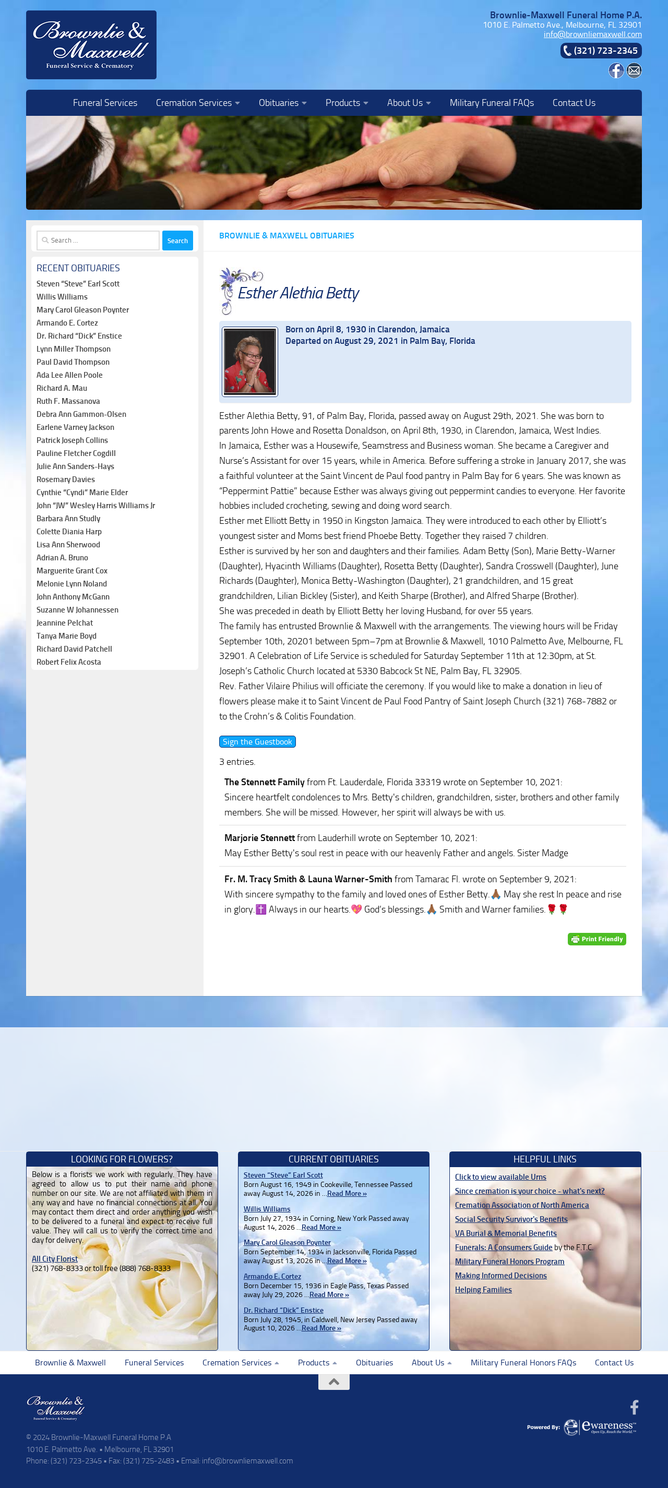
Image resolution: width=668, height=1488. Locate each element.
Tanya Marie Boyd (67, 636)
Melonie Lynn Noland (72, 584)
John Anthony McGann (73, 597)
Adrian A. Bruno (62, 557)
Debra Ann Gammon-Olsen (81, 414)
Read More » (347, 1193)
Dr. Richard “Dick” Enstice (79, 336)
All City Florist (55, 1259)
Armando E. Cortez (67, 323)
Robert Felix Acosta (69, 662)
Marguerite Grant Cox (72, 570)
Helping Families (483, 1289)
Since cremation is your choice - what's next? (530, 1191)
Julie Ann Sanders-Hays (75, 466)
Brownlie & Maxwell (70, 1362)
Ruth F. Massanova (68, 401)
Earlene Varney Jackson (75, 427)
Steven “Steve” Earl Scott (78, 284)
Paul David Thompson (73, 362)
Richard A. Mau (62, 388)
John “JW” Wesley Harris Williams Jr (96, 505)
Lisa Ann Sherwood (68, 544)
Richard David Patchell (74, 649)
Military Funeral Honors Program (510, 1261)
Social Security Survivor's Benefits (511, 1219)
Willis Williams (62, 297)
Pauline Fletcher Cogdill (76, 453)
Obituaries (279, 103)
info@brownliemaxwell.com (593, 34)
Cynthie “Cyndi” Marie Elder (82, 492)
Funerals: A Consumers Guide (504, 1247)
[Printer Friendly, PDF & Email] (597, 938)
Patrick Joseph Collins (72, 440)
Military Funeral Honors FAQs (523, 1362)
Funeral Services (105, 103)
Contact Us (574, 103)
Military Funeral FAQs (492, 103)
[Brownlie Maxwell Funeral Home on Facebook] (616, 75)
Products (343, 103)
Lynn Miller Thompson (74, 349)
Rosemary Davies (66, 479)
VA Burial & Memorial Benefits (506, 1233)
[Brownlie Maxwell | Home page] (91, 44)
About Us (405, 103)
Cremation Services (194, 103)
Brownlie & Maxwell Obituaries (286, 236)
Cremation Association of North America (522, 1205)
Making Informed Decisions (501, 1275)
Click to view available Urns (500, 1177)
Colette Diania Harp (69, 531)
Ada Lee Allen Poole (70, 375)
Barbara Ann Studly (68, 518)
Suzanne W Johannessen (77, 610)
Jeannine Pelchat (65, 623)
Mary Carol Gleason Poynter (83, 310)
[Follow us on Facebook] (634, 1407)
